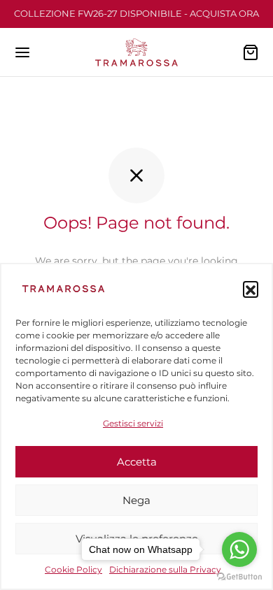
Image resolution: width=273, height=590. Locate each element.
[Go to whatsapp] (239, 549)
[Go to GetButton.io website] (239, 576)
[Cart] (250, 52)
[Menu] (22, 52)
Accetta (137, 461)
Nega (136, 500)
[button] (251, 289)
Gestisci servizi (133, 423)
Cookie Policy (73, 569)
